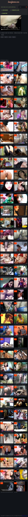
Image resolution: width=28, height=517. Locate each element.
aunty (10, 37)
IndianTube (4, 13)
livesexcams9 (24, 515)
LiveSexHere (5, 10)
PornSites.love (15, 10)
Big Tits (6, 37)
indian (2, 37)
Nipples (14, 37)
